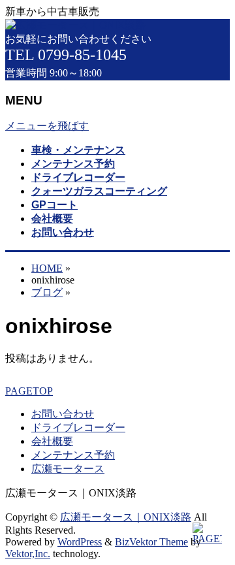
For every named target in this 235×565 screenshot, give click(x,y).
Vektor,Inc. (27, 553)
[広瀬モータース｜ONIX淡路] (75, 25)
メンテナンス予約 (73, 454)
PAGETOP (29, 390)
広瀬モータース (67, 468)
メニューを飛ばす (47, 125)
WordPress (79, 541)
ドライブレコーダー (78, 427)
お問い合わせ (62, 413)
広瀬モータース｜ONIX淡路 (125, 517)
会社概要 (52, 441)
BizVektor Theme (151, 541)
